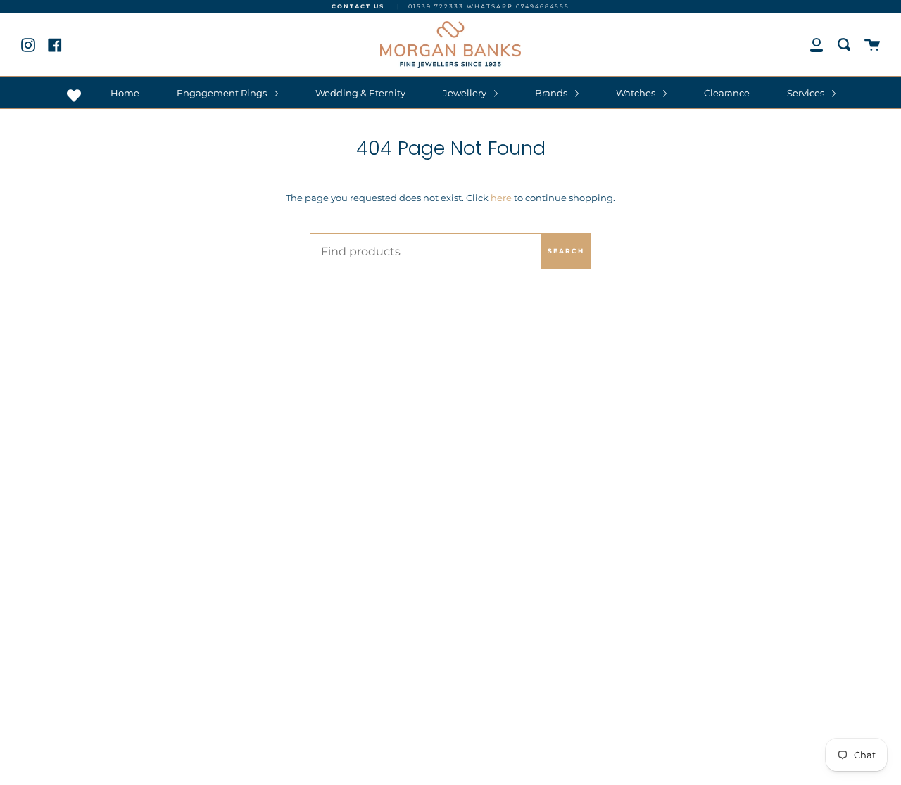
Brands (552, 92)
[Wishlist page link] (74, 96)
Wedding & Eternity (360, 92)
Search (566, 251)
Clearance (727, 92)
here (501, 197)
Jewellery (466, 92)
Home (125, 92)
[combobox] (450, 251)
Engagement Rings (223, 92)
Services (806, 92)
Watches (636, 92)
